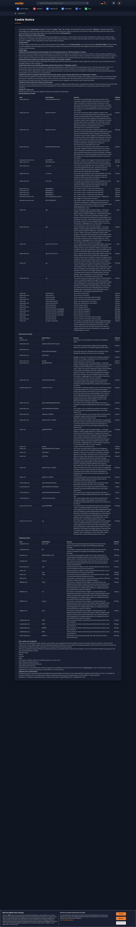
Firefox (21, 654)
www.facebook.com (25, 387)
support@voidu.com (66, 677)
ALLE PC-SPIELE (24, 9)
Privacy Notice (59, 669)
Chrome (21, 656)
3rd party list (46, 73)
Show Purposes (121, 923)
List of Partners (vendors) (66, 920)
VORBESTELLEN (54, 9)
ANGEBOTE (39, 9)
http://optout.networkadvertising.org (30, 664)
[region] (68, 918)
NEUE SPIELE (68, 9)
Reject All (121, 918)
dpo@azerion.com (79, 677)
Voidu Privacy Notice (54, 33)
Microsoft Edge (23, 652)
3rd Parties (50, 46)
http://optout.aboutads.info (27, 666)
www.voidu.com (24, 99)
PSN (80, 9)
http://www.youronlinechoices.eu (29, 662)
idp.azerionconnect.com (27, 160)
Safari (20, 658)
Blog (89, 9)
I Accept (121, 914)
